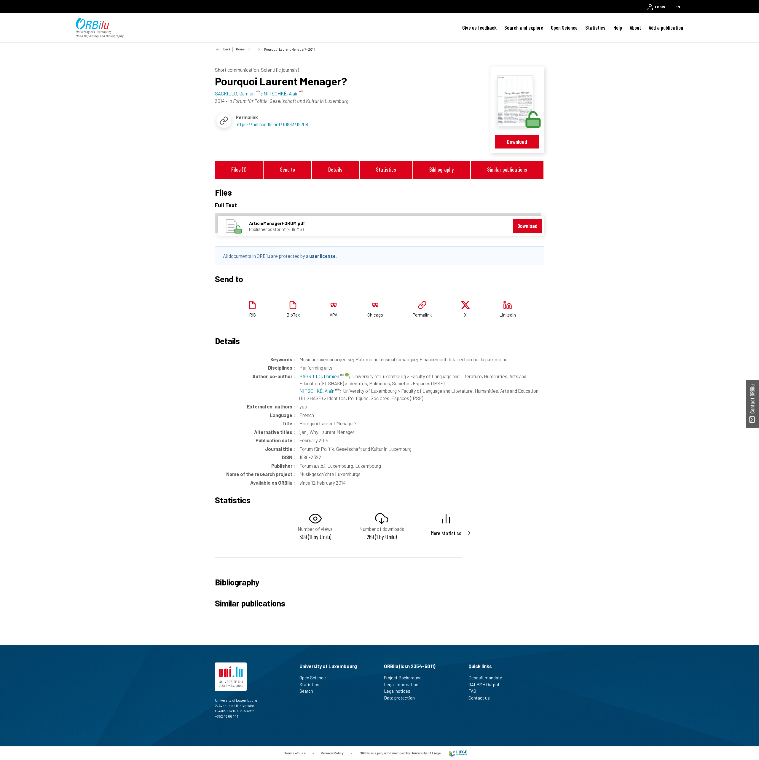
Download (517, 141)
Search (306, 691)
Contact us (479, 697)
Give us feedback (479, 27)
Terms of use (294, 753)
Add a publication (666, 27)
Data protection (399, 697)
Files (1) (238, 169)
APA (333, 314)
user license (322, 256)
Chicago (375, 314)
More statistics (446, 533)
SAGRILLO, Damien (319, 376)
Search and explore (523, 27)
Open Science (564, 27)
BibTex (293, 314)
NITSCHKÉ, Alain (317, 391)
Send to (287, 169)
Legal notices (397, 691)
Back (227, 49)
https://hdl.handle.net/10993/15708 (272, 124)
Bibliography (441, 169)
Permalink (422, 314)
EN (677, 7)
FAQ (472, 691)
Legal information (401, 684)
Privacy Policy (332, 753)
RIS (252, 314)
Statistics (595, 27)
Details (335, 169)
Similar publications (507, 169)
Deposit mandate (485, 677)
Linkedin (507, 314)
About (635, 27)
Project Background (403, 677)
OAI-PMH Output (484, 684)
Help (617, 27)
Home (240, 49)
